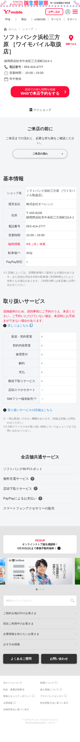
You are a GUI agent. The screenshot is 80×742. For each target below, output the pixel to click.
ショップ (27, 28)
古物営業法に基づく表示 (16, 709)
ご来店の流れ (40, 153)
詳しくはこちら (18, 325)
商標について (47, 682)
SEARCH (72, 601)
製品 (23, 19)
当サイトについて (12, 682)
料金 (7, 19)
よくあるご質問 (21, 658)
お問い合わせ (59, 658)
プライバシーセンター (52, 696)
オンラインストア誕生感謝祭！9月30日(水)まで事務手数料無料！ (37, 544)
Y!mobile (12, 12)
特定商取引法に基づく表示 (54, 703)
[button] (37, 589)
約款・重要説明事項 (13, 689)
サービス (56, 19)
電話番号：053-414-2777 (26, 67)
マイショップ (42, 110)
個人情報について (49, 689)
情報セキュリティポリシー (17, 696)
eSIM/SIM (39, 19)
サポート (72, 19)
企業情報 (8, 703)
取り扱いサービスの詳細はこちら (30, 410)
